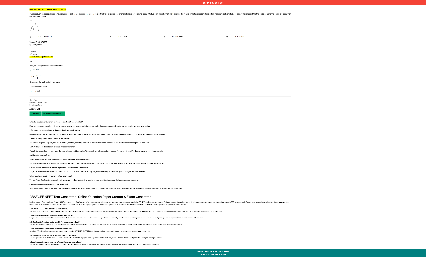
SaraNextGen (55, 211)
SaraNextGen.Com (213, 2)
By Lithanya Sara (36, 45)
